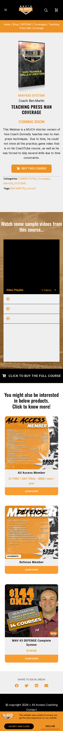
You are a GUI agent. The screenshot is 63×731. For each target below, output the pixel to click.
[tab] (31, 299)
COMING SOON (27, 178)
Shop (16, 24)
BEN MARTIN (17, 188)
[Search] (47, 10)
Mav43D (8, 183)
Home (7, 24)
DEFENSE (26, 24)
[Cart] (56, 10)
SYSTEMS (20, 183)
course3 (31, 188)
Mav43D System (31, 95)
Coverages (40, 24)
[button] (17, 685)
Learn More (31, 491)
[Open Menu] (6, 9)
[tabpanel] (31, 262)
